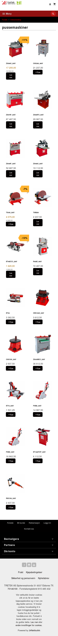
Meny (8, 13)
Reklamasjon (34, 522)
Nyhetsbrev (43, 578)
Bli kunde (21, 522)
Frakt (20, 572)
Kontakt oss (29, 528)
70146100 (12, 588)
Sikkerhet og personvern (23, 578)
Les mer (35, 622)
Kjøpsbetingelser (34, 572)
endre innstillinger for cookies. (29, 625)
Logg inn (47, 522)
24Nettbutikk (34, 630)
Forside (4, 19)
